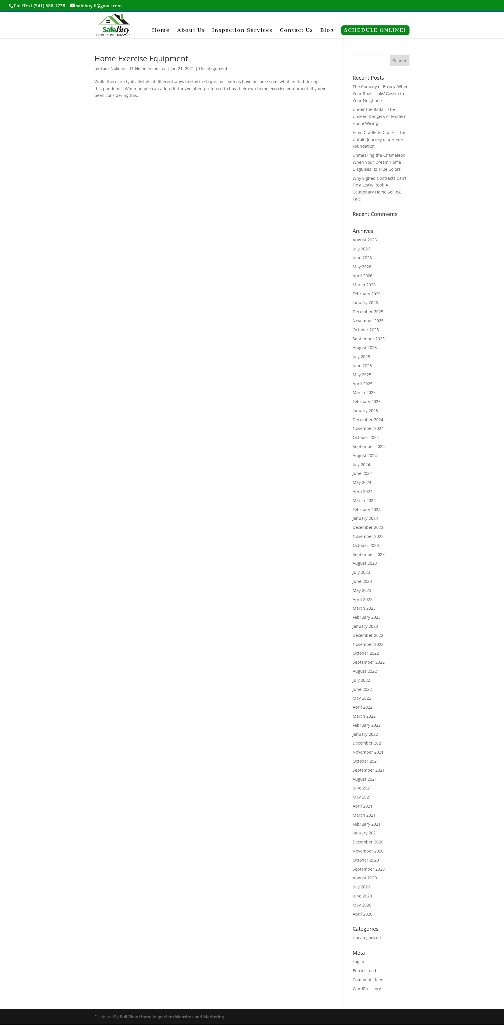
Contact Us (296, 31)
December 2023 (368, 527)
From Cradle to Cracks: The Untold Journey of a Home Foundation (379, 139)
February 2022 (367, 725)
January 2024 (365, 518)
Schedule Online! (375, 31)
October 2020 (366, 860)
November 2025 (368, 320)
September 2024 (369, 446)
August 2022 (365, 671)
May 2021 (362, 797)
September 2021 (369, 770)
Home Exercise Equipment (141, 58)
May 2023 (362, 590)
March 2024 (364, 500)
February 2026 (367, 294)
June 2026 (362, 257)
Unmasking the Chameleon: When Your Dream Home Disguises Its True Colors (380, 162)
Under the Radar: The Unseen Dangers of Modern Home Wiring (380, 116)
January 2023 (365, 626)
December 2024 (368, 419)
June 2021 (362, 788)
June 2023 (362, 581)
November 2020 (368, 851)
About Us (191, 31)
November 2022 (368, 644)
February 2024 (367, 509)
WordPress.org (367, 988)
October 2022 (366, 653)
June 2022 (362, 689)
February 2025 (367, 401)
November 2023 (368, 536)
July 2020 (361, 887)
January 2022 (365, 734)
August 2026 (365, 240)
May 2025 (362, 374)
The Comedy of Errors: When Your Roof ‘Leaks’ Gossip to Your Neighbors (381, 93)
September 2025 (369, 338)
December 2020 (368, 842)
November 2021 (368, 752)
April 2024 (362, 491)
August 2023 (365, 563)
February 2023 (367, 617)
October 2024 (366, 437)
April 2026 (362, 275)
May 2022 (362, 698)
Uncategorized (213, 68)
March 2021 (364, 815)
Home (161, 31)
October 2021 (366, 761)
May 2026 (362, 266)
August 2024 (365, 455)
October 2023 (366, 545)
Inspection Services (242, 31)
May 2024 (362, 482)
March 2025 (364, 392)
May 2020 (362, 905)
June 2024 (362, 473)
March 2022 (364, 716)
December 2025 (368, 311)
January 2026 (365, 302)
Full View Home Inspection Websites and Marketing (172, 1016)
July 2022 (361, 680)
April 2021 (362, 806)
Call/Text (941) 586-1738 (39, 5)
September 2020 (369, 869)
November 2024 (368, 428)
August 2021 (365, 779)
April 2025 (362, 383)
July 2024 (361, 464)
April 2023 (362, 599)
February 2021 (367, 824)
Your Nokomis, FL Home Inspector (133, 68)
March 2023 (364, 608)
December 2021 (368, 743)
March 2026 (364, 284)
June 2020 (362, 896)
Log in (358, 961)
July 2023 (361, 572)
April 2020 (362, 914)
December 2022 (368, 635)
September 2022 (369, 662)
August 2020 (365, 878)
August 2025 (365, 347)
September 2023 (369, 554)
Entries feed (364, 970)
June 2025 (362, 365)
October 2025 (366, 329)
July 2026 (361, 249)
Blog (327, 31)
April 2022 (362, 707)
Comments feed (368, 979)
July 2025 (361, 356)
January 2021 (365, 833)
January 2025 (365, 410)
